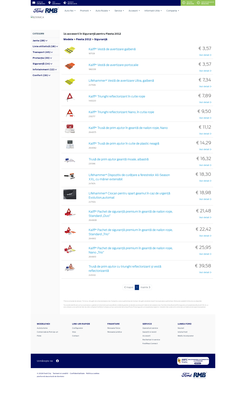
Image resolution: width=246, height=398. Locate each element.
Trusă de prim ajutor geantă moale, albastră (119, 159)
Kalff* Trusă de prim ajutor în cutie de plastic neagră (124, 143)
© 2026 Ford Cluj (44, 373)
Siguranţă (100, 39)
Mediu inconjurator (186, 336)
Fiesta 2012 (83, 39)
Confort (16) (41, 75)
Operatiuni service (150, 328)
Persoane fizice (113, 328)
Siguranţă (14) (41, 63)
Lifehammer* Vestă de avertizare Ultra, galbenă (121, 80)
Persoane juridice (114, 332)
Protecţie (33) (41, 57)
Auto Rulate (102, 11)
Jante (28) (39, 40)
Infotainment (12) (44, 69)
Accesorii (133, 11)
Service (118, 11)
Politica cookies (92, 373)
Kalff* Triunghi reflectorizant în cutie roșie (117, 96)
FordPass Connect (150, 343)
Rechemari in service (151, 339)
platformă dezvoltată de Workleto (50, 376)
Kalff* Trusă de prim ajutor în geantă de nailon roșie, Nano (128, 128)
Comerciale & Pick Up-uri (47, 332)
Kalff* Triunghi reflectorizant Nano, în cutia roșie (121, 112)
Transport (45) (42, 52)
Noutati (181, 328)
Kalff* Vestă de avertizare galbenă (112, 49)
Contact (75, 336)
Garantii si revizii (149, 332)
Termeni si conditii (60, 373)
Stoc (74, 332)
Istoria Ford (182, 332)
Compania (171, 11)
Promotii (84, 11)
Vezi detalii (204, 55)
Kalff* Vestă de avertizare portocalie (113, 65)
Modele (68, 39)
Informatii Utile (152, 11)
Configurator (77, 328)
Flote (39, 336)
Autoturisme (42, 328)
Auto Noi (69, 11)
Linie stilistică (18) (44, 46)
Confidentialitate (77, 373)
